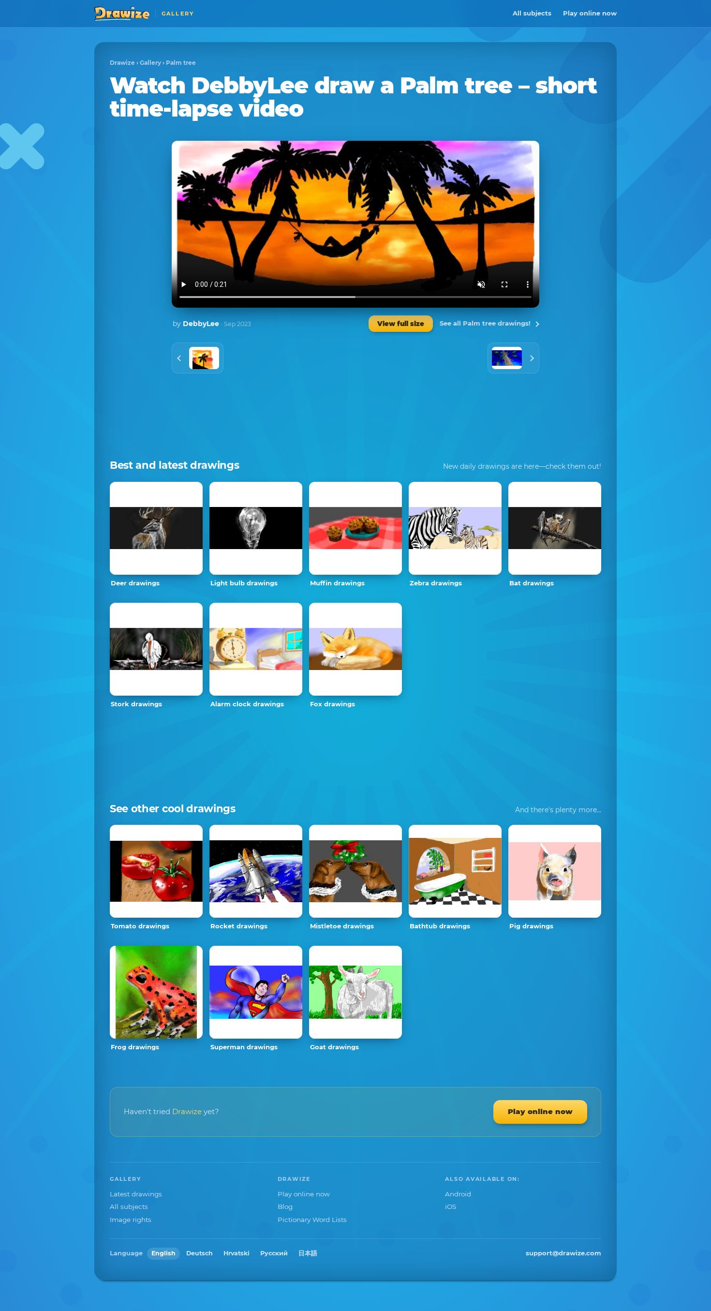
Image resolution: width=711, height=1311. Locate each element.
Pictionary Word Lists (312, 1219)
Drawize (122, 62)
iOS (450, 1206)
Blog (285, 1206)
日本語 (307, 1253)
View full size (400, 324)
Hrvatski (236, 1253)
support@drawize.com (563, 1253)
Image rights (130, 1219)
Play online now (590, 13)
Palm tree (181, 62)
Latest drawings (136, 1194)
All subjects (532, 13)
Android (458, 1194)
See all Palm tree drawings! (485, 323)
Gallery (150, 62)
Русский (274, 1253)
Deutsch (199, 1253)
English (163, 1253)
